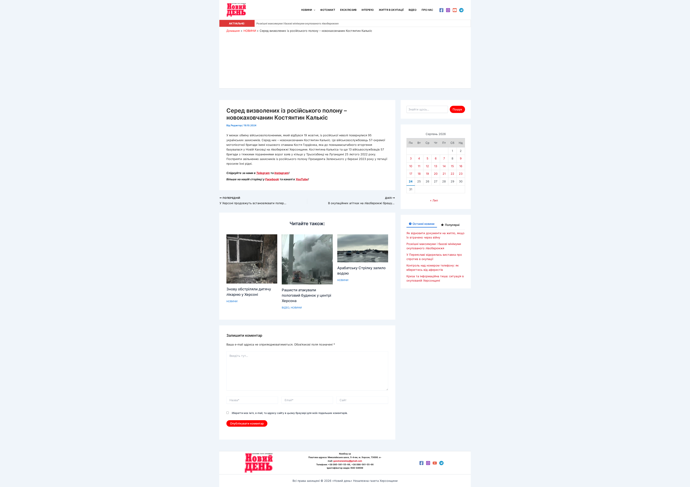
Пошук (457, 109)
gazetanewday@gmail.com (347, 461)
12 (427, 166)
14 (444, 166)
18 (419, 173)
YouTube (302, 179)
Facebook (272, 179)
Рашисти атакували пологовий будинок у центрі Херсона (306, 295)
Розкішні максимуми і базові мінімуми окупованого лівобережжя (297, 23)
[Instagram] (448, 10)
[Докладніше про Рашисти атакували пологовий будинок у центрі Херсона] (307, 259)
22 (452, 173)
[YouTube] (454, 10)
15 (452, 166)
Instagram (281, 173)
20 (436, 173)
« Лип (434, 200)
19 (427, 173)
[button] (313, 10)
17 (410, 173)
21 (444, 173)
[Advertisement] (345, 59)
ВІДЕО (285, 307)
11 (419, 166)
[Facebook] (441, 10)
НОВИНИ (232, 301)
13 (435, 166)
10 (410, 166)
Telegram (263, 173)
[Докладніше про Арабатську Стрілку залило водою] (362, 248)
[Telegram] (461, 10)
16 (460, 166)
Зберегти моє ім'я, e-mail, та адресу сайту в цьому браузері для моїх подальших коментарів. (289, 412)
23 (461, 173)
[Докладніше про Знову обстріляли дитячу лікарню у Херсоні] (251, 258)
